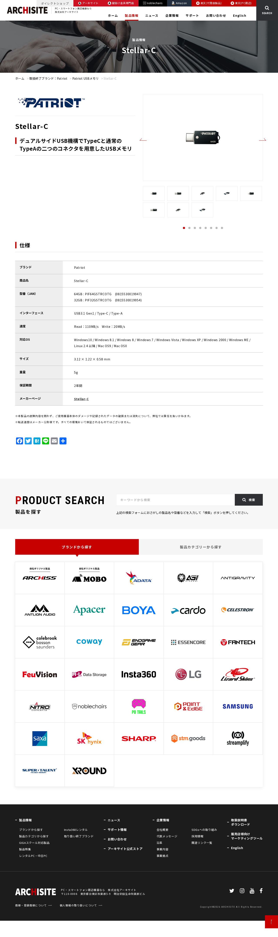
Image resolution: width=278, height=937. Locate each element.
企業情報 (172, 15)
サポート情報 (117, 829)
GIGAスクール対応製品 (34, 843)
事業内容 (163, 849)
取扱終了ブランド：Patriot (48, 78)
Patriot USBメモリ (85, 78)
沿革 (159, 843)
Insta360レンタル (76, 830)
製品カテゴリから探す (34, 836)
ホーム (113, 15)
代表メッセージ (167, 836)
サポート (192, 15)
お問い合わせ (216, 15)
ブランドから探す (77, 546)
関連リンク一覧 (202, 843)
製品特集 (25, 849)
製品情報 (131, 15)
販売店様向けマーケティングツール (247, 836)
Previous (143, 139)
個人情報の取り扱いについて (78, 905)
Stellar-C (81, 399)
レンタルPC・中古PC (33, 856)
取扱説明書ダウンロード (240, 822)
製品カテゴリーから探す (201, 546)
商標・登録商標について (31, 905)
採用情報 (198, 836)
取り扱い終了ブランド (79, 836)
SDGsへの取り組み (204, 830)
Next (262, 139)
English (239, 15)
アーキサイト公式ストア (125, 848)
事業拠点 (163, 856)
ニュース (152, 15)
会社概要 (163, 830)
